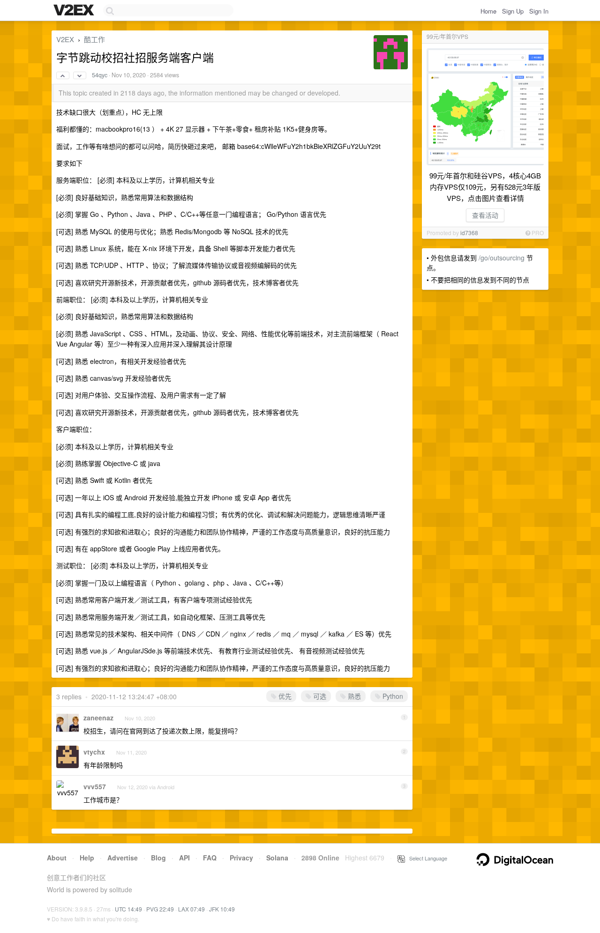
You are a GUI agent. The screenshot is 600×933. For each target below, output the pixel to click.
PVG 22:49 (160, 909)
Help (87, 857)
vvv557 (94, 786)
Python (392, 696)
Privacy (241, 857)
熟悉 (353, 696)
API (184, 857)
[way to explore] (75, 11)
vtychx (94, 751)
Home (488, 11)
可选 (318, 696)
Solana (277, 857)
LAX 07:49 (191, 909)
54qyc (99, 75)
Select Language (426, 858)
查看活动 (485, 215)
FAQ (210, 857)
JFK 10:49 (222, 909)
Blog (158, 857)
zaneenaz (98, 717)
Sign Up (513, 11)
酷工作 (94, 39)
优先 (284, 696)
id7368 (469, 233)
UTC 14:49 (128, 909)
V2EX (65, 39)
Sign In (538, 11)
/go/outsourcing (502, 257)
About (57, 857)
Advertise (122, 857)
